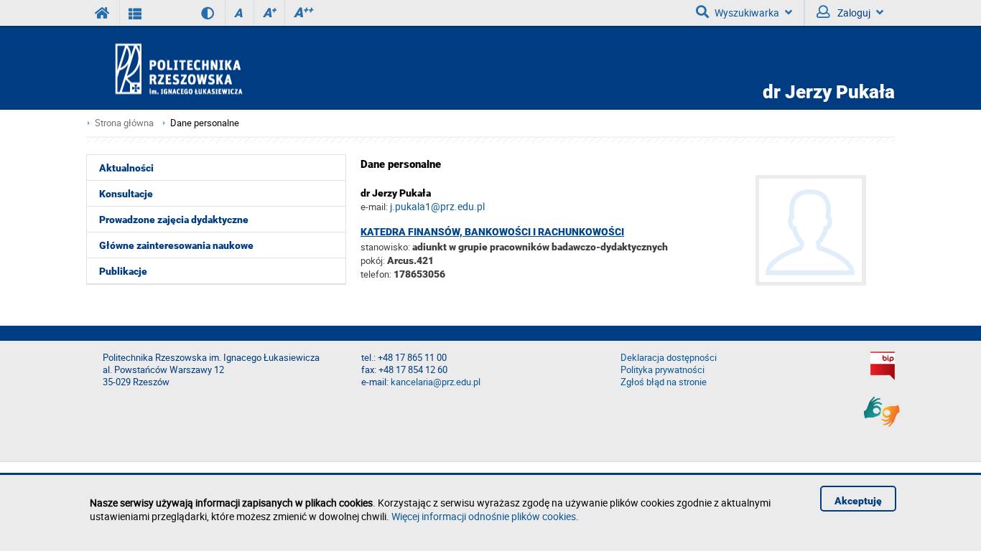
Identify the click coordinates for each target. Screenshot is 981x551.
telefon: (376, 274)
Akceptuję (858, 501)
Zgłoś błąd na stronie (663, 382)
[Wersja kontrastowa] (197, 13)
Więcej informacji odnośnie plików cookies (483, 516)
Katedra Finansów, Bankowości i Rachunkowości (492, 231)
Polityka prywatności (662, 370)
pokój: (374, 260)
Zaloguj (852, 12)
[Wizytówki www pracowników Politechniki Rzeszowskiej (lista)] (135, 13)
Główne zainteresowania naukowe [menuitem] (176, 245)
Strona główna (124, 123)
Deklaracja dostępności (668, 358)
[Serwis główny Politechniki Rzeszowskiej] (102, 13)
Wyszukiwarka (747, 12)
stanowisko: (385, 246)
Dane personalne (204, 123)
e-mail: (374, 206)
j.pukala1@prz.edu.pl (437, 206)
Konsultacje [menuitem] (126, 193)
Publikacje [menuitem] (123, 271)
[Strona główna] (219, 68)
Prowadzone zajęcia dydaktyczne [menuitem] (173, 219)
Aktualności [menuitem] (126, 168)
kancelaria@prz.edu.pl (435, 382)
